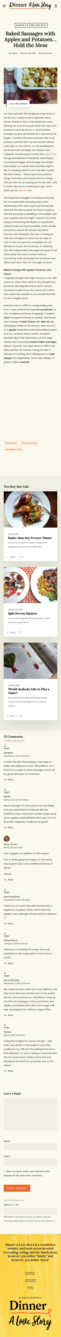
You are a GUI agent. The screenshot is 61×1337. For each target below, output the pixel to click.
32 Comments (45, 53)
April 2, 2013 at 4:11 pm (13, 847)
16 (21, 716)
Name (7, 1141)
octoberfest (11, 443)
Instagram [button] (30, 1280)
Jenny (14, 53)
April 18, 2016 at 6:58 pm (14, 1035)
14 (21, 557)
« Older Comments (14, 740)
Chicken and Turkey (18, 496)
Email (7, 1156)
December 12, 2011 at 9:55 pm (16, 756)
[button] (4, 5)
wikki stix (22, 190)
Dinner (20, 25)
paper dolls (50, 154)
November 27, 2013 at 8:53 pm (17, 900)
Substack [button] (30, 1272)
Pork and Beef (37, 25)
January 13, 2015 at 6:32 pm (16, 943)
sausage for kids (13, 449)
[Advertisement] (30, 399)
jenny (12, 716)
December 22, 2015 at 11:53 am (17, 983)
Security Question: (14, 1200)
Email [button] (30, 1287)
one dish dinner (29, 443)
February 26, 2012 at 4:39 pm (16, 800)
